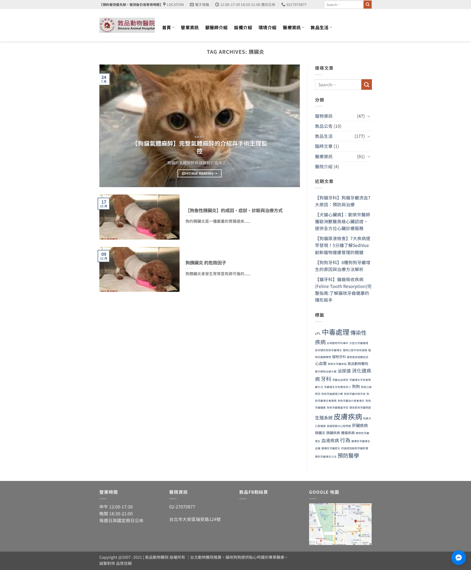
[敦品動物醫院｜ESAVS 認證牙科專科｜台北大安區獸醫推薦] (127, 25)
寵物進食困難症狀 (357, 357)
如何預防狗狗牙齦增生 (328, 350)
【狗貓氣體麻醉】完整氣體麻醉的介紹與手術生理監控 (199, 147)
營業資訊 (190, 27)
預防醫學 (348, 455)
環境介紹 (267, 27)
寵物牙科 (339, 356)
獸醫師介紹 (216, 27)
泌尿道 (344, 371)
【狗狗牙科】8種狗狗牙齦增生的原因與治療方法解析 (342, 265)
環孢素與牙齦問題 (360, 408)
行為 (345, 440)
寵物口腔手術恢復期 (355, 350)
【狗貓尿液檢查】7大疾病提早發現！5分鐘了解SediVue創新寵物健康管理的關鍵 (342, 245)
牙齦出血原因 (340, 380)
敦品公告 (324, 126)
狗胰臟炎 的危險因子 (205, 263)
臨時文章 (324, 146)
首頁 (166, 27)
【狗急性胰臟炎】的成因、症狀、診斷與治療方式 (234, 210)
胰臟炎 (320, 432)
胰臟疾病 (333, 432)
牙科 (326, 379)
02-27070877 (182, 507)
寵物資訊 (324, 116)
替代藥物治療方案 (326, 372)
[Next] (289, 126)
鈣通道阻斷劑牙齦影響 (354, 448)
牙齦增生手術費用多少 (337, 387)
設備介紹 (243, 27)
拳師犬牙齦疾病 (337, 364)
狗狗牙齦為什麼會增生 (351, 401)
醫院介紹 (324, 166)
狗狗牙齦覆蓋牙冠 (337, 408)
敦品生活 (319, 27)
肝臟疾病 (360, 425)
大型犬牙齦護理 (358, 343)
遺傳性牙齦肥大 (330, 448)
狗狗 (356, 386)
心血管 (321, 363)
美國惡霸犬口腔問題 (339, 426)
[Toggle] (369, 116)
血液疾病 (330, 440)
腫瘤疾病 (348, 432)
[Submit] (368, 4)
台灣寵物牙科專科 (337, 343)
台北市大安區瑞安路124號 (195, 519)
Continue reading (200, 173)
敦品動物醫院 (358, 363)
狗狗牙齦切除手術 (355, 394)
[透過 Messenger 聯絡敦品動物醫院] (458, 557)
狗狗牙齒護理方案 (332, 394)
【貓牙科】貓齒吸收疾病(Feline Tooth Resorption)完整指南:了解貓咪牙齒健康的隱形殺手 (343, 289)
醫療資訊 (292, 27)
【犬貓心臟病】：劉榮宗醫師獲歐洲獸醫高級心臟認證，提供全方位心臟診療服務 (342, 221)
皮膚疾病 (348, 416)
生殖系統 (324, 417)
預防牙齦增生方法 (326, 456)
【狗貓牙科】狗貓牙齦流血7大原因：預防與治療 (342, 200)
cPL (318, 333)
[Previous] (109, 126)
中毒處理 (335, 332)
